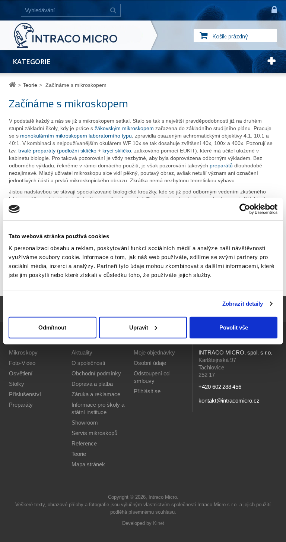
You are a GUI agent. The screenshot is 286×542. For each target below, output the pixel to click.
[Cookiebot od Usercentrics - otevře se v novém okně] (244, 209)
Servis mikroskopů (94, 433)
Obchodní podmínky (96, 373)
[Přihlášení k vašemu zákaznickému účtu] (271, 10)
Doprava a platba (92, 384)
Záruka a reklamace (96, 394)
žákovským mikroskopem (124, 128)
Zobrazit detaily (242, 303)
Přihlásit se (147, 391)
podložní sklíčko (77, 151)
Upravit (138, 327)
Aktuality (82, 352)
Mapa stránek (88, 464)
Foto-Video (22, 363)
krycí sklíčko (116, 151)
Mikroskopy (23, 352)
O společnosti (88, 363)
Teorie (79, 454)
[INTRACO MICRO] (80, 35)
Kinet (158, 523)
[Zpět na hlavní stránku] (13, 84)
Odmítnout (52, 327)
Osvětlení (20, 373)
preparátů (221, 165)
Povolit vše (233, 327)
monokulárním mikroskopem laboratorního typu (76, 136)
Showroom (85, 422)
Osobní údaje (150, 363)
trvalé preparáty (36, 151)
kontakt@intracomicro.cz (229, 400)
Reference (84, 443)
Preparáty (21, 404)
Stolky (16, 384)
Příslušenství (25, 394)
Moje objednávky (154, 352)
